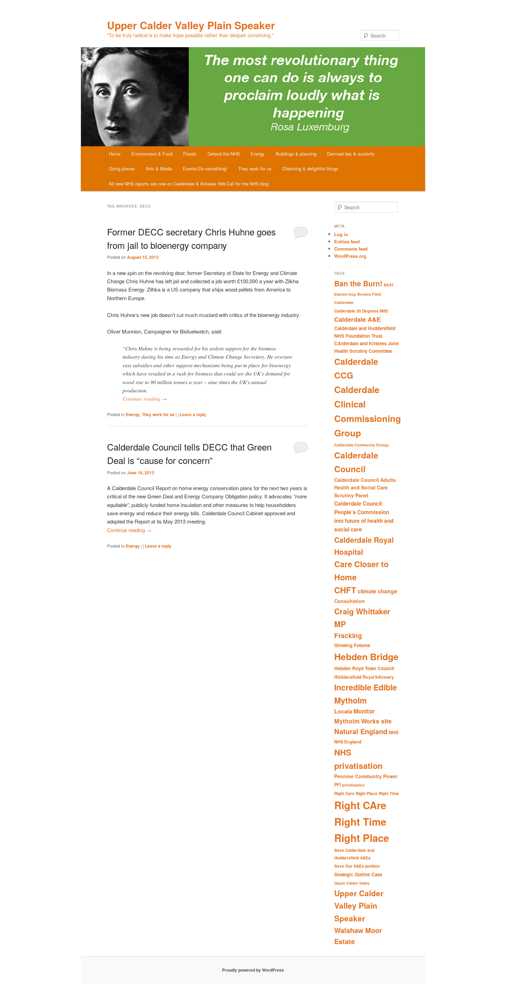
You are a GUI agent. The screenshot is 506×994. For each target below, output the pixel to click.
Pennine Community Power (366, 776)
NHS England (347, 742)
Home (114, 153)
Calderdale (344, 302)
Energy (258, 153)
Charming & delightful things (310, 168)
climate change (377, 591)
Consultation (349, 601)
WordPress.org (350, 256)
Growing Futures (352, 645)
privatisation (353, 784)
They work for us (255, 168)
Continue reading (145, 398)
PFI (337, 785)
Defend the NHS (224, 153)
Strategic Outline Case (358, 874)
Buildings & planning (296, 153)
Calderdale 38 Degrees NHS (361, 311)
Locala (343, 711)
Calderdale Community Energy (361, 444)
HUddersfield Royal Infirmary (364, 677)
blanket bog (345, 294)
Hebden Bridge (366, 656)
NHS (394, 732)
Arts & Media (159, 168)
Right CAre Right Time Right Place (361, 821)
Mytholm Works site (363, 721)
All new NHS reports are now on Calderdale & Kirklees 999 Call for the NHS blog (188, 183)
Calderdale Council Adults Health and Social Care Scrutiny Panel (365, 487)
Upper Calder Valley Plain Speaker (191, 25)
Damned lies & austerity (351, 153)
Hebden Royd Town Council (364, 668)
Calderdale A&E (357, 319)
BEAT (389, 284)
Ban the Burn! (358, 283)
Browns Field (369, 294)
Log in (341, 234)
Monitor (364, 711)
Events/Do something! (205, 168)
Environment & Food (151, 153)
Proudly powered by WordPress (253, 970)
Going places (122, 168)
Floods (190, 153)
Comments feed (351, 248)
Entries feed (347, 241)
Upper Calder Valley (352, 883)
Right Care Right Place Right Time (366, 793)
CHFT (345, 590)
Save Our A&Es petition (357, 866)
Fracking (348, 635)
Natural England (360, 731)
